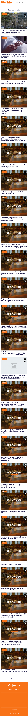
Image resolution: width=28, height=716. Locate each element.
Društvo (4, 61)
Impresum (2, 694)
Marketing (2, 697)
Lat (17, 2)
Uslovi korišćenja (4, 703)
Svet (4, 144)
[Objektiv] (6, 2)
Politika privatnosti (4, 706)
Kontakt (2, 700)
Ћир (19, 2)
